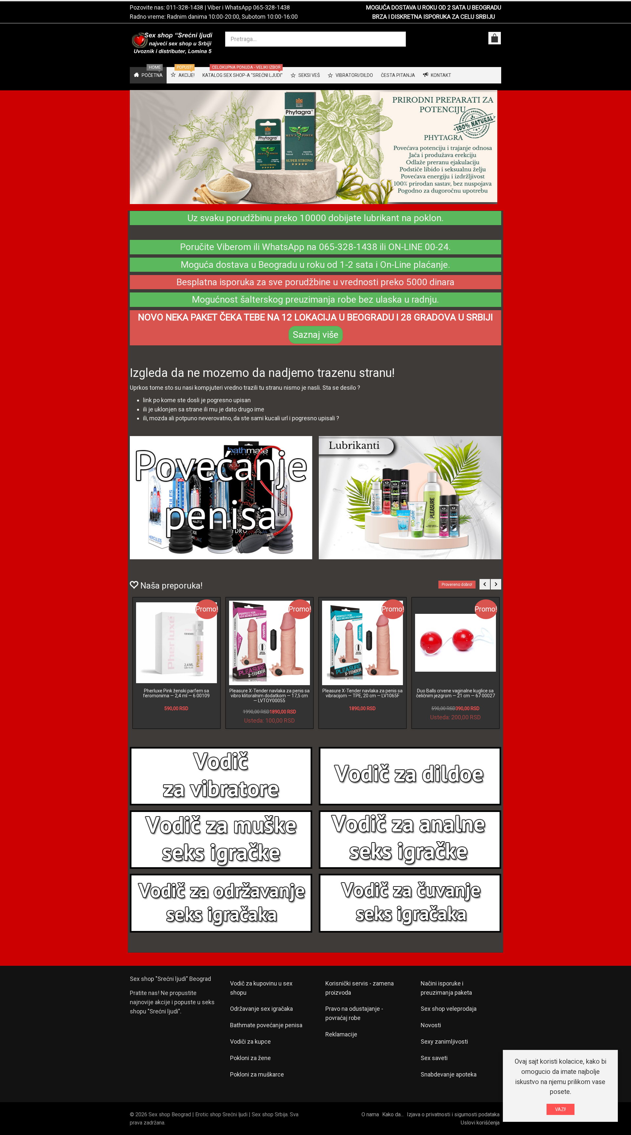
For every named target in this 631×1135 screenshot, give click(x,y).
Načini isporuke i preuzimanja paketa (446, 988)
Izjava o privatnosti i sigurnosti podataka (453, 1114)
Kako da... (393, 1114)
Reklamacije (341, 1034)
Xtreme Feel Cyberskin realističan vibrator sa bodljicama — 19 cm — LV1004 (362, 696)
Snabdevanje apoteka (449, 1074)
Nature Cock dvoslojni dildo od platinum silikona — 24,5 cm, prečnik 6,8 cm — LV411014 (269, 696)
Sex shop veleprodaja (449, 1008)
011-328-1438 (184, 7)
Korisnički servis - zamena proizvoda (359, 988)
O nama (370, 1114)
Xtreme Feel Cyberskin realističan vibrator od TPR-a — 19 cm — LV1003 (455, 693)
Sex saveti (434, 1057)
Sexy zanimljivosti (444, 1041)
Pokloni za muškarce (257, 1074)
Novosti (431, 1025)
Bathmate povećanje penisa (266, 1025)
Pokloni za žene (250, 1057)
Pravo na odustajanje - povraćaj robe (354, 1013)
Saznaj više (316, 334)
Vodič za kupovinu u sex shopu (261, 988)
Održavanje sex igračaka (261, 1008)
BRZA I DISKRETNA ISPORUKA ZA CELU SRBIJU (433, 16)
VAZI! (560, 1109)
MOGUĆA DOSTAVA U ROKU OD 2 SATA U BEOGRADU (433, 7)
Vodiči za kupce (250, 1041)
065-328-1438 (271, 7)
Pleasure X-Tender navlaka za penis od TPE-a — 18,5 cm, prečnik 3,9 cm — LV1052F (176, 696)
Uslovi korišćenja (480, 1123)
